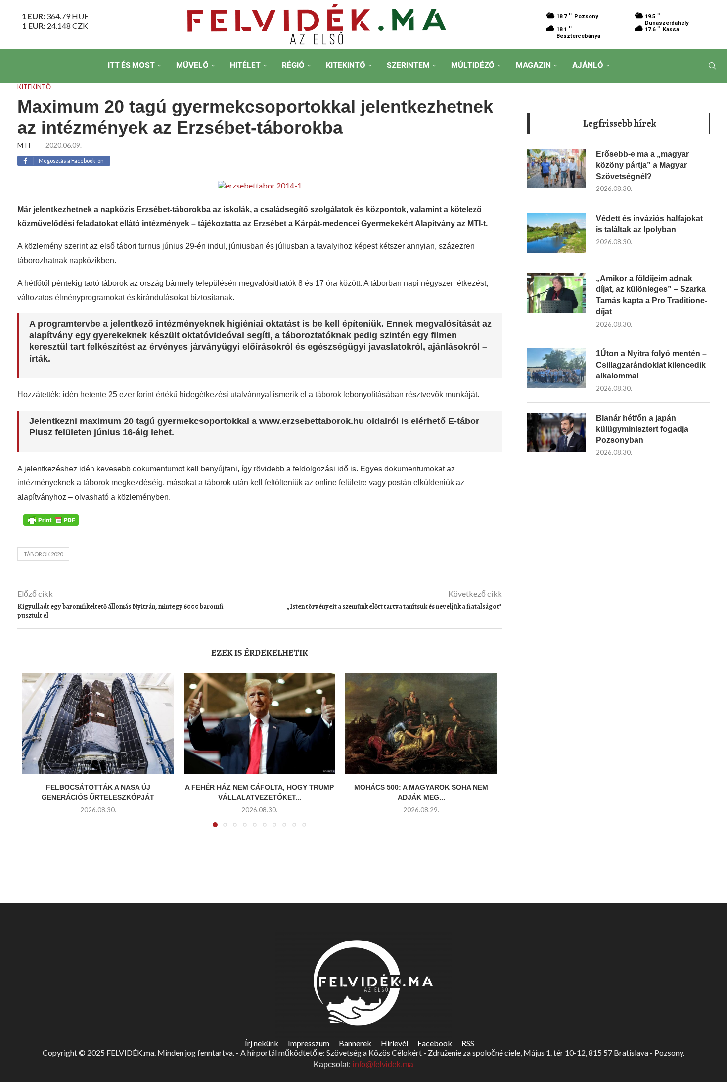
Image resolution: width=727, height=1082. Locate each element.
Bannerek (355, 1043)
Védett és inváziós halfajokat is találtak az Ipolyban (649, 224)
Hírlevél (394, 1043)
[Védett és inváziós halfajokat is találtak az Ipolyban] (556, 233)
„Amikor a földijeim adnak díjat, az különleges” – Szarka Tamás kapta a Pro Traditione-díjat (651, 295)
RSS (467, 1043)
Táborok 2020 (43, 554)
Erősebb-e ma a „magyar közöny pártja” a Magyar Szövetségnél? (642, 165)
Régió (293, 65)
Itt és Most (131, 65)
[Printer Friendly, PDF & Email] (51, 519)
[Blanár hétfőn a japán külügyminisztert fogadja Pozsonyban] (556, 432)
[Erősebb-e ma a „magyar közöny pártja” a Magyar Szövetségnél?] (556, 168)
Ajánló (587, 65)
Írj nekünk (261, 1043)
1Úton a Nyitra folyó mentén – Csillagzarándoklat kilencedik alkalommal (651, 364)
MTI (24, 145)
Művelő (192, 65)
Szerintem (408, 65)
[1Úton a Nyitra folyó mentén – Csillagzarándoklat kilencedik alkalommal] (556, 368)
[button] (35, 756)
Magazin (533, 65)
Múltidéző (473, 65)
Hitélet (245, 65)
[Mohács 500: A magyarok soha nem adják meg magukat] (421, 723)
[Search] (712, 66)
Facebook (434, 1043)
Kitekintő (345, 65)
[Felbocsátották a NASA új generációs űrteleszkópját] (98, 723)
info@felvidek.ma (383, 1064)
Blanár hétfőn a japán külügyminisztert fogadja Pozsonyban (642, 429)
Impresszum (308, 1043)
